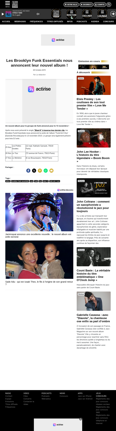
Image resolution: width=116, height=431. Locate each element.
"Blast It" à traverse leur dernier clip (49, 130)
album (8, 181)
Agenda (95, 22)
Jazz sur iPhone (84, 396)
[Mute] (38, 14)
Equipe (8, 399)
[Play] (3, 14)
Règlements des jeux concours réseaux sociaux (103, 401)
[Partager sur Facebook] (27, 172)
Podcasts (82, 22)
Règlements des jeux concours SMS (103, 409)
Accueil (6, 22)
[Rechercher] (108, 4)
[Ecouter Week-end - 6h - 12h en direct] (93, 67)
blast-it (45, 181)
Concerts (27, 399)
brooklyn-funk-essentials (20, 181)
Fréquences (36, 22)
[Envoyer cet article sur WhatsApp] (45, 172)
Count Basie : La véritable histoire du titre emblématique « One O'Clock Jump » (93, 275)
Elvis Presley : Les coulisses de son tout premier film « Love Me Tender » (91, 104)
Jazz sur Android (85, 399)
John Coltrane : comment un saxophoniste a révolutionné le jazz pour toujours (93, 206)
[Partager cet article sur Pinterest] (39, 172)
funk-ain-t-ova (54, 181)
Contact (8, 396)
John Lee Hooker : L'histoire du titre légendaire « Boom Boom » (93, 156)
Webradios (20, 22)
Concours (108, 22)
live (40, 181)
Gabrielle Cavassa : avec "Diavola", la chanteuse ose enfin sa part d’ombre (93, 318)
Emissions (9, 401)
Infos (70, 22)
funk (36, 181)
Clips (25, 396)
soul (31, 181)
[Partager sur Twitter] (33, 172)
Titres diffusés (55, 22)
